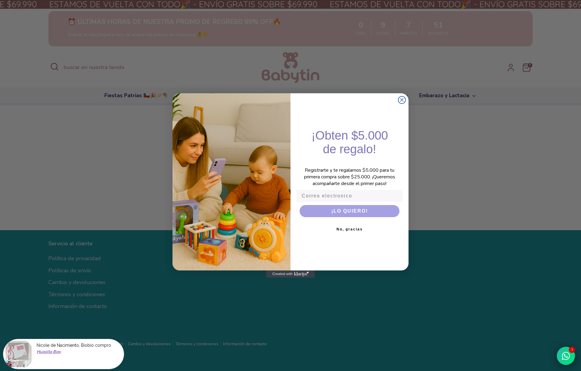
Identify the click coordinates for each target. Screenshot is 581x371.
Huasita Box (49, 350)
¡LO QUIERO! (349, 211)
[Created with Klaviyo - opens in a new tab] (290, 274)
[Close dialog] (401, 100)
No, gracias (349, 229)
